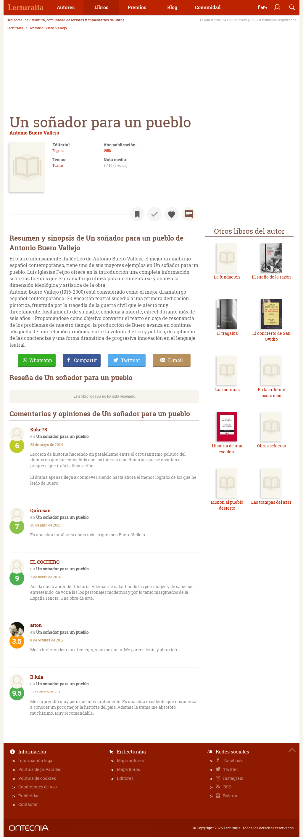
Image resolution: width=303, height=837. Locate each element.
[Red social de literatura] (26, 7)
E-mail (175, 360)
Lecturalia (15, 28)
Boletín (229, 795)
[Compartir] (262, 7)
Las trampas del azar (271, 502)
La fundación (227, 277)
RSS (227, 787)
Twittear (130, 360)
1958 (107, 150)
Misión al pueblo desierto (227, 505)
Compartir (85, 360)
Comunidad (207, 7)
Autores (66, 7)
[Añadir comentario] (189, 214)
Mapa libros (128, 769)
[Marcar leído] (154, 214)
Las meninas (227, 389)
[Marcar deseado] (172, 214)
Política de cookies (37, 778)
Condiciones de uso (37, 787)
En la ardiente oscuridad (271, 392)
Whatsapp (40, 360)
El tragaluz (227, 333)
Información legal (36, 760)
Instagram (233, 778)
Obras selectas (271, 446)
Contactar (28, 804)
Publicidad (29, 795)
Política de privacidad (40, 769)
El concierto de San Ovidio (271, 336)
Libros (101, 7)
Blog (172, 7)
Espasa (58, 150)
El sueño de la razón (271, 277)
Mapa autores (130, 760)
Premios (137, 7)
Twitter (230, 769)
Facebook (233, 760)
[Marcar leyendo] (137, 214)
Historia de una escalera (227, 448)
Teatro (57, 165)
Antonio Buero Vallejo (48, 28)
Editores (125, 778)
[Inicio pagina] (292, 750)
